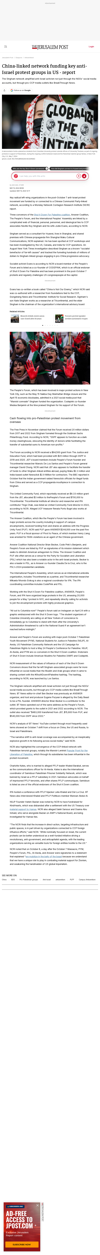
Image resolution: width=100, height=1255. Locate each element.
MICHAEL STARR (18, 185)
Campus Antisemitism (87, 880)
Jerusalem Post (7, 58)
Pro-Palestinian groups (29, 880)
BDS (13, 880)
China (4, 880)
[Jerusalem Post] (50, 47)
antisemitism (60, 880)
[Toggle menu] (5, 46)
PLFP (72, 880)
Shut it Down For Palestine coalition (52, 214)
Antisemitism (29, 58)
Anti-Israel (47, 880)
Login (91, 46)
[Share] (4, 90)
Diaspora (19, 58)
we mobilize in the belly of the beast (44, 856)
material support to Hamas (23, 809)
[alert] (22, 1226)
